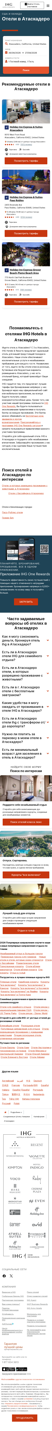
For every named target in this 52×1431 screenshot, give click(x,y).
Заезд (7, 49)
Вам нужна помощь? (11, 1304)
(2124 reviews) (26, 217)
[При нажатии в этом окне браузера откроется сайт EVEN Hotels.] (37, 1201)
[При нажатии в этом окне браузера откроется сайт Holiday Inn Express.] (15, 1212)
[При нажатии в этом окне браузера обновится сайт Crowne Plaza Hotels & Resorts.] (37, 1189)
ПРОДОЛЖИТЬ (24, 1418)
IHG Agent (31, 1300)
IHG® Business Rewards (37, 1304)
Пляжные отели (8, 982)
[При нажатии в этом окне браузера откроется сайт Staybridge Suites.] (37, 1235)
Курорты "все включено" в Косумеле (30, 988)
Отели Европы (7, 1047)
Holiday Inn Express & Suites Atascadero (26, 128)
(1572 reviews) (26, 144)
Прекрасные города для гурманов (18, 956)
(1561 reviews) (26, 290)
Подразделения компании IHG (13, 1319)
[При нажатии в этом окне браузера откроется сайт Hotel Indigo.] (37, 1167)
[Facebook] (5, 1276)
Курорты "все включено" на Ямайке (19, 991)
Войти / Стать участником (33, 5)
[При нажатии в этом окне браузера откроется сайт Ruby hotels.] (37, 1178)
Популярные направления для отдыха (20, 1029)
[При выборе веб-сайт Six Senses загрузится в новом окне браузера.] (15, 1144)
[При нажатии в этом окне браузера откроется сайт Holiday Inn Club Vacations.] (15, 1246)
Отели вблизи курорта (25, 969)
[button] (48, 5)
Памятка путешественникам (10, 1309)
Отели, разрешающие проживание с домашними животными (24, 1032)
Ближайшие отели (9, 1025)
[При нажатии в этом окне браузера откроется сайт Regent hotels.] (37, 1144)
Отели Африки (37, 1057)
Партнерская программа (13, 1300)
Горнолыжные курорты (12, 966)
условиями (28, 1398)
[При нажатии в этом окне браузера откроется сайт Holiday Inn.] (37, 1212)
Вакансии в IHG (9, 1292)
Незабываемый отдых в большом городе (21, 953)
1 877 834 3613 (10, 1361)
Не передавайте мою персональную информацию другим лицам (36, 1332)
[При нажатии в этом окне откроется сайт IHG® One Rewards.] (26, 1256)
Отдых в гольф (17, 972)
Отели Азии (23, 1047)
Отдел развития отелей (37, 1296)
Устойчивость (8, 1314)
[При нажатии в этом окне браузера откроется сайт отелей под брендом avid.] (37, 1223)
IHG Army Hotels (34, 1308)
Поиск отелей (33, 1292)
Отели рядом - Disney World (33, 1013)
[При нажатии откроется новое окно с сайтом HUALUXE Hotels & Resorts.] (15, 1189)
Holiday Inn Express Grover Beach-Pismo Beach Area (25, 271)
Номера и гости (12, 58)
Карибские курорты (28, 982)
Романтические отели (27, 963)
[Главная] (5, 1112)
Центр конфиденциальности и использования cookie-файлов (12, 1331)
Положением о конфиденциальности (22, 1406)
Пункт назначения (13, 40)
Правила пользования (36, 1325)
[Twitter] (11, 1276)
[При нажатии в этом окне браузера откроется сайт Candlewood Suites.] (37, 1246)
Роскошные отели (30, 1025)
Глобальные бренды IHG (13, 1296)
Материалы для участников (34, 1315)
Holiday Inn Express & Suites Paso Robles (26, 199)
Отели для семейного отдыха (15, 1007)
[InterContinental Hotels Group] (9, 5)
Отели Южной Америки (37, 1054)
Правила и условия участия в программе (36, 1320)
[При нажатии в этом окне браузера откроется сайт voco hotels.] (15, 1178)
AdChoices (7, 1323)
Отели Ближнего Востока (14, 1057)
